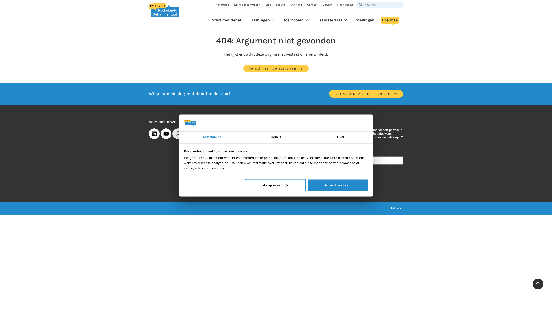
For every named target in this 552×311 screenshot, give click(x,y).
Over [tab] (340, 137)
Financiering (345, 4)
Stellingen (365, 20)
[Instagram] (177, 133)
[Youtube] (166, 133)
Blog (268, 4)
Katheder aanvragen (247, 4)
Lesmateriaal (329, 20)
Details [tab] (276, 137)
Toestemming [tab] (211, 137)
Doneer (327, 4)
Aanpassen (273, 185)
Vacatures (222, 4)
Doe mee (390, 20)
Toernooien (294, 20)
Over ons (296, 4)
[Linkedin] (154, 133)
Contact (312, 4)
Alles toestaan (338, 185)
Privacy (396, 208)
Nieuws (281, 4)
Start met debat (227, 20)
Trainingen (260, 20)
